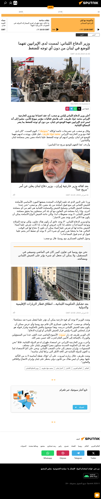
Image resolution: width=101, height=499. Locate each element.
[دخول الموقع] (10, 3)
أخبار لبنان (59, 368)
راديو (60, 446)
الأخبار (68, 368)
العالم (87, 368)
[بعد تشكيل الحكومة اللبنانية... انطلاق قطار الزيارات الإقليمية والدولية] (50, 284)
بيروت (62, 334)
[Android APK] (91, 476)
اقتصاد (73, 446)
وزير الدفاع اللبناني (32, 368)
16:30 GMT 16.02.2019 (80, 54)
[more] (14, 194)
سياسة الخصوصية (60, 469)
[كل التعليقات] (97, 495)
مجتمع (43, 446)
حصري (66, 446)
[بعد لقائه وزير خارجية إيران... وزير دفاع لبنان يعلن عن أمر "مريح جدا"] (50, 166)
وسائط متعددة (33, 446)
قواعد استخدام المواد (84, 469)
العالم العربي (77, 368)
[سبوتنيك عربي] (89, 5)
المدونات (23, 446)
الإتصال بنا (71, 469)
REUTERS (74, 104)
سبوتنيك (44, 131)
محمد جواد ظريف (51, 134)
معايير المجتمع (46, 469)
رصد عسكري (51, 446)
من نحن (97, 469)
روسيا (80, 446)
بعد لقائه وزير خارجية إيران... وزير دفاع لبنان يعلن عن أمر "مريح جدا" (53, 187)
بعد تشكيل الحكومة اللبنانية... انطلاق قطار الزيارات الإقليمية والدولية (52, 305)
